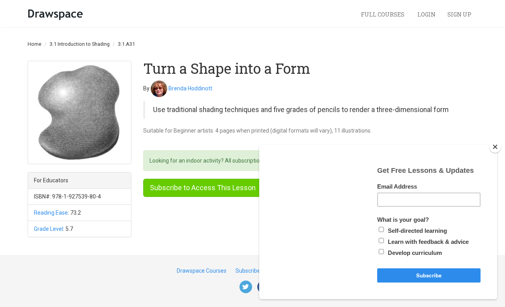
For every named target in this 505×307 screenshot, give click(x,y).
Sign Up (459, 14)
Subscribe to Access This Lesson (203, 187)
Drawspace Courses (201, 271)
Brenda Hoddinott (190, 88)
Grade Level (48, 229)
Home (34, 44)
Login (426, 14)
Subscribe (248, 271)
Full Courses (383, 14)
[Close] (495, 147)
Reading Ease (51, 213)
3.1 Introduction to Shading (80, 44)
